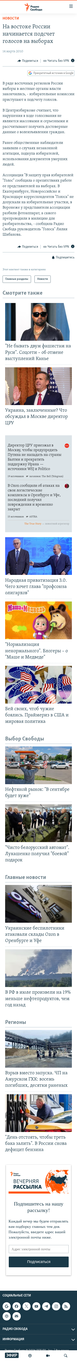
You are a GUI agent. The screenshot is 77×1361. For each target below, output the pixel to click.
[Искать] (65, 1355)
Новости (11, 19)
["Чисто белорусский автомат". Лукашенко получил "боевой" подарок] (38, 823)
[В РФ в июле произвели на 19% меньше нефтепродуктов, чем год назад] (38, 968)
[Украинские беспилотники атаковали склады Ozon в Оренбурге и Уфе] (38, 904)
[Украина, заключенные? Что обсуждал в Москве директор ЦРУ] (38, 386)
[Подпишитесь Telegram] (46, 1306)
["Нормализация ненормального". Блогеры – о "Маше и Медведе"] (38, 620)
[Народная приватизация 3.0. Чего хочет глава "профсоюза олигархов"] (38, 556)
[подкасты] (30, 1355)
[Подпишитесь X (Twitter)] (26, 1306)
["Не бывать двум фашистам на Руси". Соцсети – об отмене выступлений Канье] (38, 322)
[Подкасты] (7, 1316)
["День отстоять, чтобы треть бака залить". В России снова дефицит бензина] (38, 1113)
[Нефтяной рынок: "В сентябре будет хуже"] (38, 765)
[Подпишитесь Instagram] (56, 1306)
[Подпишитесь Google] (7, 1306)
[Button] (28, 61)
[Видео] (47, 1355)
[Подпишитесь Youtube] (36, 1306)
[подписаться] (16, 1316)
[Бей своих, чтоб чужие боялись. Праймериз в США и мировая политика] (38, 685)
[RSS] (66, 1306)
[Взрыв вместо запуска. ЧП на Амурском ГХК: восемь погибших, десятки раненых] (38, 1049)
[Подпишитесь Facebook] (16, 1306)
